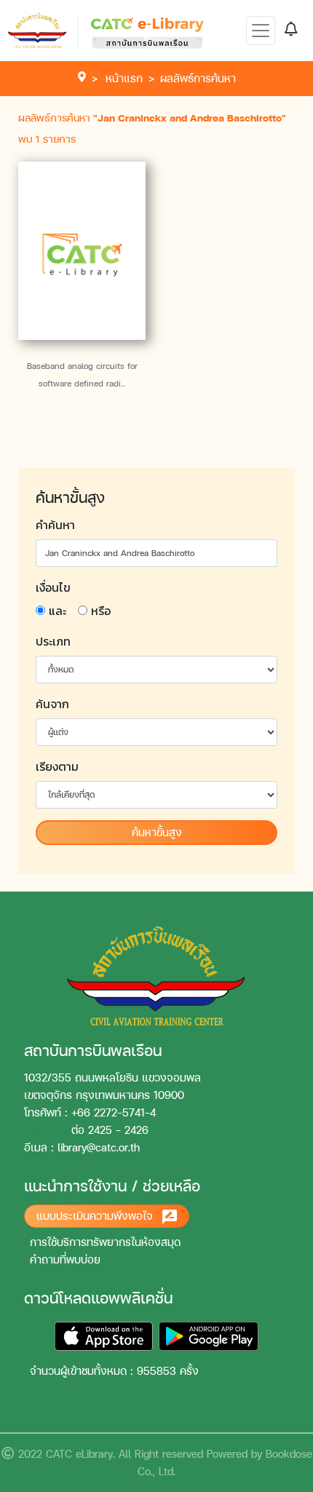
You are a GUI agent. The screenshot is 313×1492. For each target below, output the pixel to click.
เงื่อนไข (53, 587)
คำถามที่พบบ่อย (65, 1259)
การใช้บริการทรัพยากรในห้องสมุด (105, 1242)
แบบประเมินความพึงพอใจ (96, 1216)
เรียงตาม (57, 766)
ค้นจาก (52, 704)
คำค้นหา (55, 524)
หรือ (101, 610)
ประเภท (53, 641)
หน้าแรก (124, 78)
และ (57, 610)
